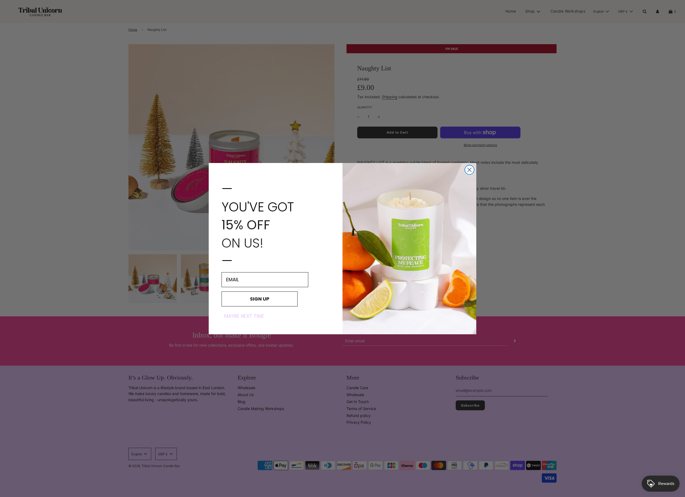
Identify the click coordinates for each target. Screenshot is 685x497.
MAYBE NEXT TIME (244, 316)
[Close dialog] (469, 169)
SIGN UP (259, 298)
